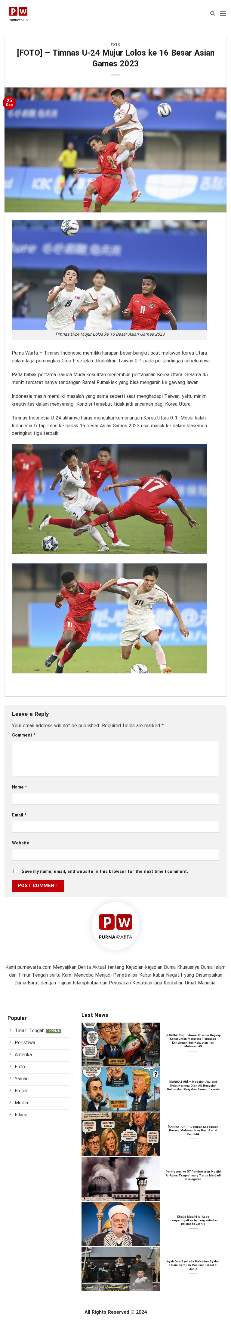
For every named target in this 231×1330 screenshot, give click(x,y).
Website (20, 843)
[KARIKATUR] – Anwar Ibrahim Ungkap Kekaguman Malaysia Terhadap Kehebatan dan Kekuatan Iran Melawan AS (193, 1041)
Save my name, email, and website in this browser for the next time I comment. (105, 871)
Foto (115, 44)
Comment (23, 735)
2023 (134, 426)
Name (19, 787)
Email (19, 815)
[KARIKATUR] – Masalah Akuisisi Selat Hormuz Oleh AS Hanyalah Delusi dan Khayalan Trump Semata (193, 1085)
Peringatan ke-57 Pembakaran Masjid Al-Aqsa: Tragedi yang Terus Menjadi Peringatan (193, 1175)
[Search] (212, 13)
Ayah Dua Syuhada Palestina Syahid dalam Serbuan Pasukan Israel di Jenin (193, 1265)
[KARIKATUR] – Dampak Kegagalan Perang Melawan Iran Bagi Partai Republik (193, 1130)
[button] (222, 13)
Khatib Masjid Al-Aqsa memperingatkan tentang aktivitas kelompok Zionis (193, 1220)
